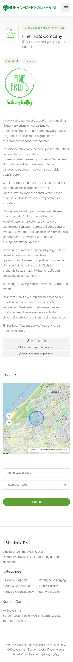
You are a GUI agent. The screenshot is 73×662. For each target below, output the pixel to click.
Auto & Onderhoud (17, 586)
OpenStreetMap (47, 450)
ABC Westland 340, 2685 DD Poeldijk (43, 44)
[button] (9, 416)
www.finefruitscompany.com (38, 353)
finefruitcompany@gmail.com (38, 347)
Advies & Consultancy (19, 591)
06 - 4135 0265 (38, 340)
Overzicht (11, 61)
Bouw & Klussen (49, 591)
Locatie (29, 61)
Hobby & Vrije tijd (16, 580)
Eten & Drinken (48, 586)
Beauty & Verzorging (52, 580)
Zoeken (37, 501)
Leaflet (32, 450)
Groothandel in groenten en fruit (44, 27)
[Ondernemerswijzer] (30, 8)
